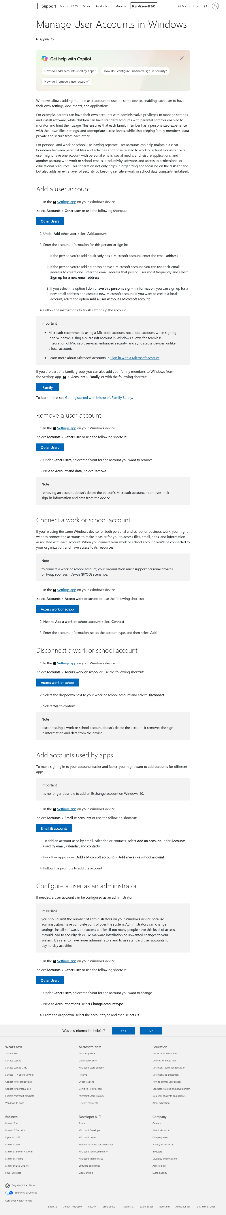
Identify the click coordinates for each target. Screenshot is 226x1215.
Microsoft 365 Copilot (16, 1165)
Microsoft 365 (69, 6)
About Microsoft (161, 1130)
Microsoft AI (11, 1123)
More (118, 6)
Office (86, 6)
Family (48, 387)
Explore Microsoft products (19, 1095)
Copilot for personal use (18, 1088)
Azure (82, 1123)
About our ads (182, 1206)
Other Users (50, 221)
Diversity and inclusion (165, 1158)
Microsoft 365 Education (166, 1074)
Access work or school (58, 609)
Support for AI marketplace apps (96, 1144)
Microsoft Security (15, 1130)
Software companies (89, 1165)
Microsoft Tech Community (93, 1151)
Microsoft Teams (14, 1158)
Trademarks (127, 1206)
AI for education (161, 1103)
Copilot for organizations (18, 1081)
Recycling (164, 1206)
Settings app (66, 201)
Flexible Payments (88, 1103)
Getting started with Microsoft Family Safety (98, 397)
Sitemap (52, 1206)
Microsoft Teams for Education (169, 1067)
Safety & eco (146, 1206)
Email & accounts (54, 828)
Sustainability (160, 1172)
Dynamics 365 (12, 1137)
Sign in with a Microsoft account (134, 357)
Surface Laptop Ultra (16, 1067)
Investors (157, 1151)
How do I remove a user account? (67, 81)
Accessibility (159, 1165)
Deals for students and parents (169, 1095)
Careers (157, 1123)
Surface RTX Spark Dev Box (19, 1074)
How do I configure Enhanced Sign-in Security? (135, 71)
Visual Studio (86, 1172)
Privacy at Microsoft (163, 1144)
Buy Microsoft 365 (143, 6)
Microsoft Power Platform (18, 1151)
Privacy (92, 1206)
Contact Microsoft (72, 1206)
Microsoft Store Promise (92, 1095)
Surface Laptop (13, 1060)
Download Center (88, 1060)
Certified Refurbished (90, 1088)
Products (101, 6)
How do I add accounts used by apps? (70, 71)
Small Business (13, 1172)
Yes (123, 1030)
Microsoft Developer (90, 1130)
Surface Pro (11, 1053)
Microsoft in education (165, 1053)
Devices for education (164, 1060)
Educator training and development (171, 1088)
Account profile (87, 1053)
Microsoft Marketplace (91, 1158)
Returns (83, 1074)
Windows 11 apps (14, 1103)
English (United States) (24, 1185)
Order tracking (86, 1081)
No (151, 1030)
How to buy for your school (167, 1081)
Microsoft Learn (87, 1137)
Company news (161, 1137)
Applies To (46, 39)
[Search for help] (205, 6)
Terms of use (108, 1206)
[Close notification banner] (182, 58)
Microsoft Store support (91, 1067)
